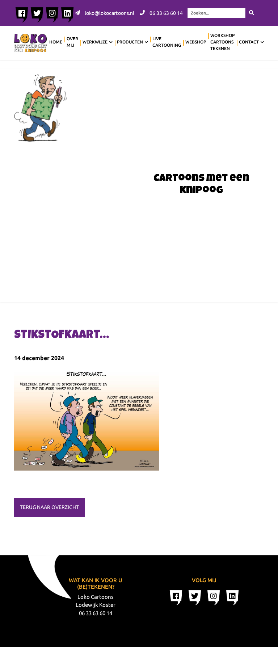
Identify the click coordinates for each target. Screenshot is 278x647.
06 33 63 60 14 (165, 13)
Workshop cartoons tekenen (222, 42)
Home (55, 41)
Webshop (195, 41)
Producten (130, 41)
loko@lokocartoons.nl (109, 13)
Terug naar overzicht (49, 507)
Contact (249, 41)
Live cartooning (166, 41)
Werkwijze (95, 41)
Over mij (72, 41)
